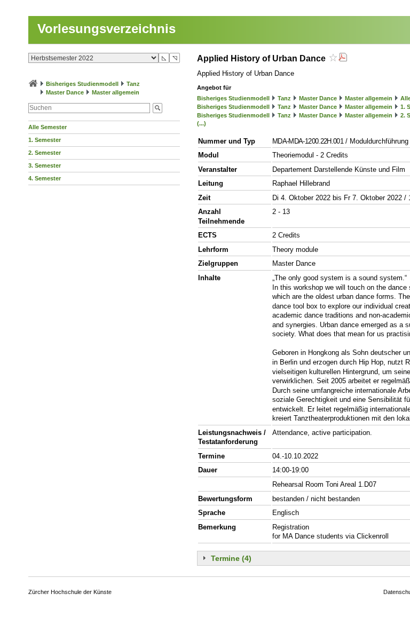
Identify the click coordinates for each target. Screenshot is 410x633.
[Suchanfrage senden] (157, 108)
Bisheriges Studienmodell (82, 84)
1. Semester (44, 140)
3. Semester (44, 165)
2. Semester (44, 152)
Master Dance (65, 92)
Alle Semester (47, 127)
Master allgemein (115, 92)
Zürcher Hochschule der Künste (70, 592)
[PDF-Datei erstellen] (342, 58)
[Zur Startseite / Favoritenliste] (33, 84)
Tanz (133, 84)
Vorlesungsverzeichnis (106, 28)
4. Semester (44, 178)
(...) (201, 123)
